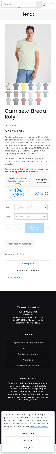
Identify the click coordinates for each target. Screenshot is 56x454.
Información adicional (28, 270)
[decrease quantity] (7, 228)
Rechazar (28, 440)
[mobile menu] (52, 4)
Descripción (28, 263)
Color (7, 207)
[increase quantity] (20, 228)
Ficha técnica (14, 277)
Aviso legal (28, 360)
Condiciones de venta (28, 354)
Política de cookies (39, 426)
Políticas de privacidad (28, 365)
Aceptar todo (28, 433)
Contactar (28, 348)
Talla (7, 216)
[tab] (28, 264)
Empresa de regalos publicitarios (28, 342)
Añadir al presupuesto (34, 228)
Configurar (28, 447)
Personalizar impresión (20, 243)
